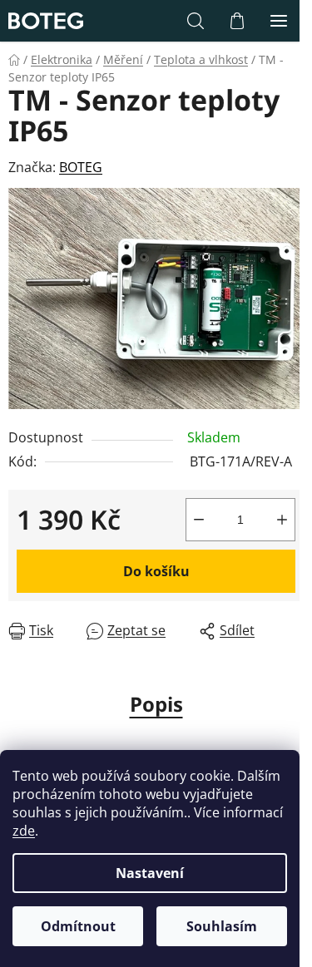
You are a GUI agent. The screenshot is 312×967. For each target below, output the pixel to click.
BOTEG (80, 167)
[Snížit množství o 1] (198, 519)
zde (23, 830)
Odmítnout (78, 926)
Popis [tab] (156, 704)
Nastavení (150, 873)
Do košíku (156, 571)
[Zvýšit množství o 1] (282, 519)
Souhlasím (221, 926)
